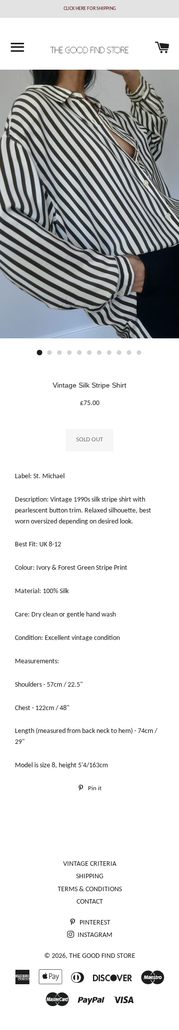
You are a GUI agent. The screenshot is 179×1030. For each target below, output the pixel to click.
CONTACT (90, 902)
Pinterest (94, 923)
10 (129, 353)
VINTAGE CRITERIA (89, 864)
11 (139, 353)
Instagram (94, 935)
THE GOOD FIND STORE (102, 956)
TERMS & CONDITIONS (90, 889)
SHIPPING (89, 876)
